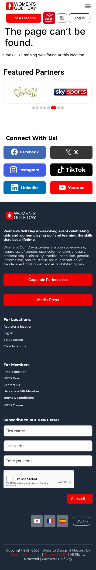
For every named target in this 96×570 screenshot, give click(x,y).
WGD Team (12, 378)
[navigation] (81, 521)
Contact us (11, 385)
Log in (8, 333)
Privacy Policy (55, 554)
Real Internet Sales (26, 554)
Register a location (17, 326)
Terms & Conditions (18, 398)
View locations (14, 346)
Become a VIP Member (21, 391)
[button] (88, 6)
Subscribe (80, 498)
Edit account (13, 339)
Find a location (15, 372)
